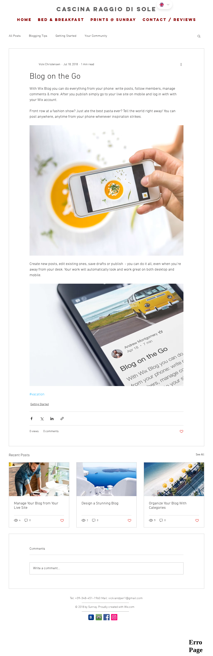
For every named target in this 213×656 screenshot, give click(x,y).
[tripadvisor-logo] (99, 617)
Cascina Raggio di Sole (106, 9)
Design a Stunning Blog (100, 503)
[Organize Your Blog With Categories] (174, 479)
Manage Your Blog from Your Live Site (36, 505)
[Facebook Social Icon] (106, 617)
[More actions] (180, 64)
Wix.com (129, 607)
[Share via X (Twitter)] (42, 419)
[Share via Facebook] (31, 419)
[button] (199, 36)
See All (200, 454)
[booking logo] (91, 617)
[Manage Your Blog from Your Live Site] (39, 479)
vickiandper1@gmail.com (125, 598)
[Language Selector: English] (164, 4)
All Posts (15, 36)
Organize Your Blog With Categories (168, 505)
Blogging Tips (38, 36)
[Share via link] (62, 419)
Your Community (96, 36)
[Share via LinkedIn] (52, 419)
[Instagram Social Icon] (114, 617)
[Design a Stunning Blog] (107, 479)
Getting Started (66, 36)
